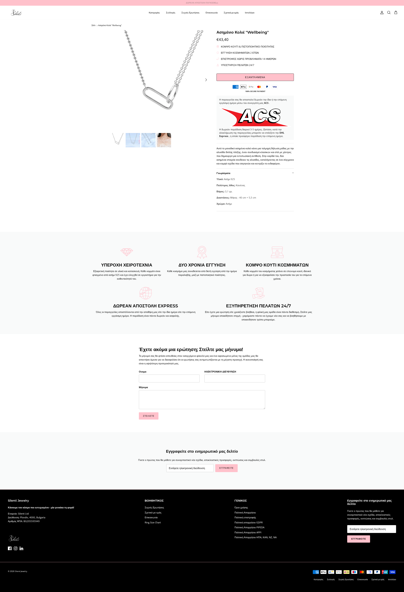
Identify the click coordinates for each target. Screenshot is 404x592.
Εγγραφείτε (173, 313)
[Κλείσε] (261, 266)
